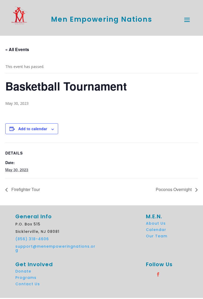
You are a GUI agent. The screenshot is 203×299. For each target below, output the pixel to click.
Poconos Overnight (174, 189)
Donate (23, 271)
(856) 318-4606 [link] (32, 239)
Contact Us (27, 284)
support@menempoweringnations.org (55, 248)
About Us (156, 223)
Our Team (156, 236)
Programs (25, 277)
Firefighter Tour (25, 189)
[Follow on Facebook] (168, 274)
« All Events (17, 49)
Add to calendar (32, 128)
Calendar (156, 229)
